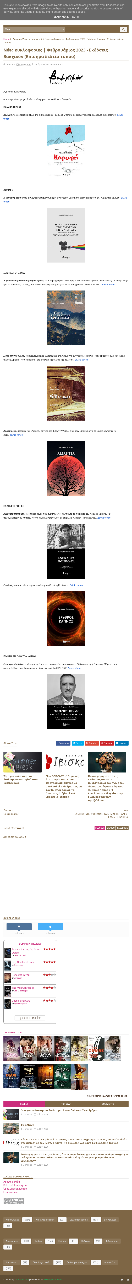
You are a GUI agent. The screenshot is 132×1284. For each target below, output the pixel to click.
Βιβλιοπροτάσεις (79, 1219)
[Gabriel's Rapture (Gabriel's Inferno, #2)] (7, 1008)
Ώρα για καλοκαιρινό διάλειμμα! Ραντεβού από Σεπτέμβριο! (20, 779)
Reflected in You (21, 975)
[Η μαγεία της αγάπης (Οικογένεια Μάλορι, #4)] (11, 1059)
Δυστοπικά (11, 1262)
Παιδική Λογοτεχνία (77, 1262)
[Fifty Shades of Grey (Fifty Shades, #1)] (7, 969)
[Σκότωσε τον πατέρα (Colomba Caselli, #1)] (28, 1088)
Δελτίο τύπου (107, 284)
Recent (24, 1104)
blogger (99, 828)
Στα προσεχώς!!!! (12, 1032)
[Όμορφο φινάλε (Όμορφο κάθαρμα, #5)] (96, 1060)
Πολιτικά (85, 1241)
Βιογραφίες (110, 1219)
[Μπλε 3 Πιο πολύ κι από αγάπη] (62, 1087)
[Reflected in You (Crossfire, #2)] (7, 982)
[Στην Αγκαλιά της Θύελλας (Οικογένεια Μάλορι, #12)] (112, 1060)
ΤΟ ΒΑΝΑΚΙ (27, 1124)
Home (6, 39)
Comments (108, 1104)
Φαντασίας (109, 1262)
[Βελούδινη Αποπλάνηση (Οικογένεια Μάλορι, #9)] (62, 1059)
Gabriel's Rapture (21, 1000)
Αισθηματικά (12, 1219)
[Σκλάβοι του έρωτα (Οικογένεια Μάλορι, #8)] (45, 1059)
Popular (66, 1104)
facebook (122, 828)
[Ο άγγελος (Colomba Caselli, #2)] (45, 1088)
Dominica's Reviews (30, 944)
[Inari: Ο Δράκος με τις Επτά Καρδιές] (11, 1087)
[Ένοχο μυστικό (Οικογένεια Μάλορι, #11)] (79, 1059)
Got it (75, 16)
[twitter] (122, 1279)
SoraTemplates (21, 1280)
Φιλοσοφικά (112, 1241)
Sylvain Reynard (20, 1004)
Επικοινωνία (10, 1192)
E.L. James (18, 965)
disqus (111, 828)
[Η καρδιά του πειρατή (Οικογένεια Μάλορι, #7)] (28, 1059)
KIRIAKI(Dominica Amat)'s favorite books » (108, 1096)
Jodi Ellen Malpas (21, 991)
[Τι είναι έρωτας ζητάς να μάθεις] (7, 956)
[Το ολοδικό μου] (79, 1089)
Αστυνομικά (12, 1241)
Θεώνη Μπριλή (20, 955)
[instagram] (128, 1279)
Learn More (61, 16)
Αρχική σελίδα (11, 1181)
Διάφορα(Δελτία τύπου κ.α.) (27, 39)
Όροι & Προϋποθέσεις (15, 1188)
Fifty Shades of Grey (23, 962)
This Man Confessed (23, 987)
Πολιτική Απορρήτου (15, 1185)
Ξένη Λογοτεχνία (41, 1262)
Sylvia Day (18, 978)
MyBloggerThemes (53, 1280)
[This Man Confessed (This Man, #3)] (7, 996)
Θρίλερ (38, 1241)
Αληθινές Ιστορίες (45, 1219)
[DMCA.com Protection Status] (13, 1203)
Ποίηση (62, 1241)
